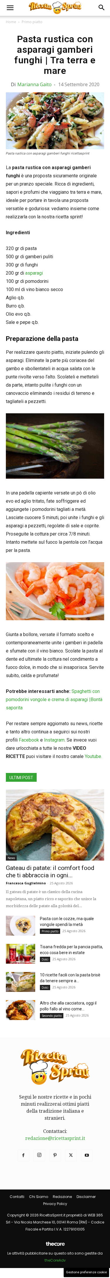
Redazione (62, 1196)
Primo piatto (32, 21)
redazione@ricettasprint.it (55, 1138)
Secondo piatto (52, 1016)
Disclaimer (86, 1196)
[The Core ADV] (55, 1246)
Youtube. (93, 756)
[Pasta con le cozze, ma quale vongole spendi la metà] (20, 926)
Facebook (29, 740)
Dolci (45, 959)
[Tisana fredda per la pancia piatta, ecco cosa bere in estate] (20, 954)
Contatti (17, 1196)
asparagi (34, 273)
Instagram (54, 740)
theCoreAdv (55, 1260)
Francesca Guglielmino (26, 883)
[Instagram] (39, 1155)
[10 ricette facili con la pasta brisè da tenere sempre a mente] (20, 982)
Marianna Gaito (34, 84)
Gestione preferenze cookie (86, 1272)
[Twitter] (71, 1155)
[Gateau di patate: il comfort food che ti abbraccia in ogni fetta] (55, 825)
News (11, 858)
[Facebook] (23, 1155)
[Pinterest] (55, 1155)
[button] (10, 8)
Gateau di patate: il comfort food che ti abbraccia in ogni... (50, 871)
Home (11, 21)
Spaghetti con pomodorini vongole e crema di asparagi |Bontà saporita (54, 700)
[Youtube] (87, 1155)
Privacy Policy (55, 1203)
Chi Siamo (38, 1196)
